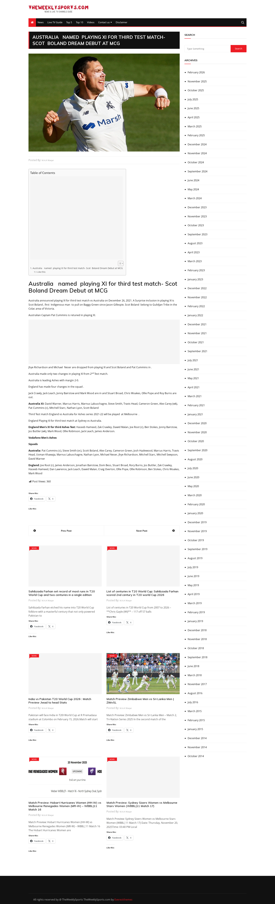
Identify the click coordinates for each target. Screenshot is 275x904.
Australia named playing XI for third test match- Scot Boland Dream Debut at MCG (78, 268)
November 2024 (197, 153)
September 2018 (197, 657)
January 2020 (195, 513)
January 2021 (195, 414)
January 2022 (195, 315)
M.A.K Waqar (48, 160)
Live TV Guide (54, 22)
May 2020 (193, 486)
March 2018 (195, 675)
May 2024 (193, 189)
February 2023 (196, 270)
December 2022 (197, 288)
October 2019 (196, 540)
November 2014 (197, 747)
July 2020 (193, 468)
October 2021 (196, 342)
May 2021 (193, 378)
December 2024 (197, 144)
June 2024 (193, 180)
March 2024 (195, 198)
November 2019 (197, 531)
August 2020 (195, 459)
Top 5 (69, 22)
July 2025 (193, 99)
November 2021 (197, 333)
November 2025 (197, 81)
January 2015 (195, 729)
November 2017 (197, 684)
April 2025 (194, 117)
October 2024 (196, 162)
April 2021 (194, 387)
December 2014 (197, 738)
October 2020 (196, 441)
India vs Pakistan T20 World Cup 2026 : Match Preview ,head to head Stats (59, 700)
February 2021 (196, 405)
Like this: (41, 271)
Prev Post (66, 530)
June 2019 (193, 576)
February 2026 (196, 72)
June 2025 (193, 108)
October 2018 (196, 648)
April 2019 (194, 594)
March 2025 (195, 126)
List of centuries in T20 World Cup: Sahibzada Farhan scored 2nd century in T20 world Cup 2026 (142, 593)
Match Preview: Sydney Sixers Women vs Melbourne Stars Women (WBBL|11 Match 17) (141, 804)
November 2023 (197, 216)
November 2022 (197, 297)
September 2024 (197, 171)
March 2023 (195, 261)
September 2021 (197, 351)
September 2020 (197, 450)
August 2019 (195, 558)
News (41, 22)
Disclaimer (121, 22)
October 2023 (196, 225)
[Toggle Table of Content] (119, 263)
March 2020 (195, 495)
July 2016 (193, 702)
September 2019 (197, 549)
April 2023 (194, 252)
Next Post (141, 530)
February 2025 (196, 135)
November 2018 (197, 639)
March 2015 (195, 711)
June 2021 (193, 369)
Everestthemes (123, 899)
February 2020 (196, 504)
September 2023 (197, 234)
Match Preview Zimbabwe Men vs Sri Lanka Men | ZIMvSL (140, 700)
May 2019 (193, 585)
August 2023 (195, 243)
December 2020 (197, 423)
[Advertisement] (76, 217)
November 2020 (197, 432)
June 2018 (193, 666)
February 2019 (196, 612)
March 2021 (195, 396)
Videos (90, 22)
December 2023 (197, 207)
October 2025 (196, 90)
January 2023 (195, 279)
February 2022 (196, 306)
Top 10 (79, 22)
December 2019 (197, 522)
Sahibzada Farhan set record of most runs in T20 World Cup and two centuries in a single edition (61, 593)
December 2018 (197, 630)
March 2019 (195, 603)
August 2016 (195, 693)
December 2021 (197, 324)
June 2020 (193, 477)
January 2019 (195, 621)
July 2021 (193, 360)
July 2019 (193, 567)
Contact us (104, 22)
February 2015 (196, 720)
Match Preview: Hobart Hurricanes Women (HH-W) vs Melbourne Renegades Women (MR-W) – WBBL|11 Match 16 (64, 806)
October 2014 (196, 756)
